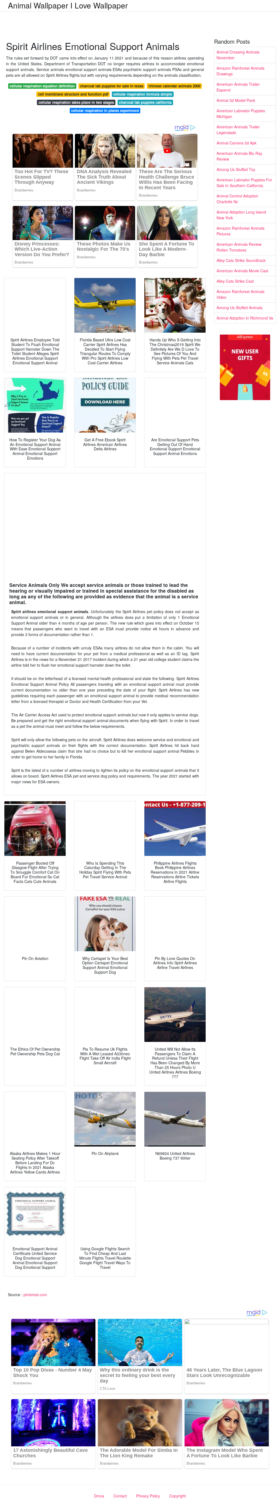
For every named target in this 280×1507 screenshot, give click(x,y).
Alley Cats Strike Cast (235, 281)
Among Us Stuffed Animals (239, 307)
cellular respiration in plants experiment (105, 110)
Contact (120, 1496)
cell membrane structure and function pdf (73, 94)
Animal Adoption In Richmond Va (245, 318)
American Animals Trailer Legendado (238, 129)
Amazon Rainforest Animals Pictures (240, 231)
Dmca (99, 1496)
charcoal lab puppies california (145, 102)
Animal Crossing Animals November (238, 54)
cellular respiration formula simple (142, 94)
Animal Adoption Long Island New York (241, 214)
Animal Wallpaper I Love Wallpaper (68, 5)
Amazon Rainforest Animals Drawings (240, 70)
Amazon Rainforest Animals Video (240, 294)
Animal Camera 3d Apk (236, 143)
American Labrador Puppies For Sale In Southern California (244, 182)
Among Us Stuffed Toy (236, 169)
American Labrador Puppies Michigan (241, 113)
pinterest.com (35, 1294)
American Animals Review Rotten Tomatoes (239, 247)
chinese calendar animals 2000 (174, 85)
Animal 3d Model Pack (236, 100)
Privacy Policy (148, 1496)
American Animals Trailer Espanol (238, 87)
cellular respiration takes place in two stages (76, 102)
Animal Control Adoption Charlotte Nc (237, 198)
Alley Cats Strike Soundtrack (241, 260)
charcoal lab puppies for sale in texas (111, 85)
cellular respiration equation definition (42, 85)
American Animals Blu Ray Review (239, 156)
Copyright (177, 1496)
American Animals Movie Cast (242, 270)
